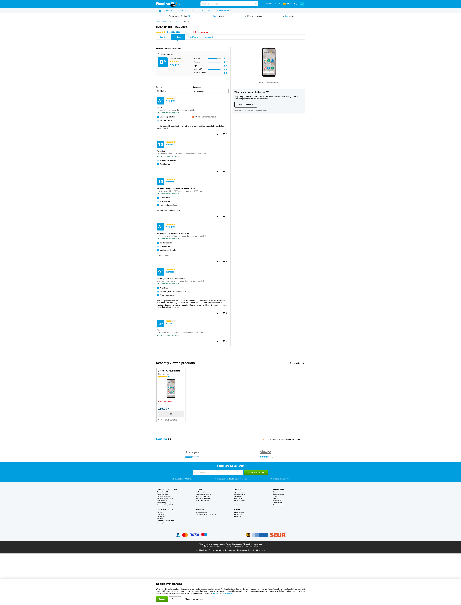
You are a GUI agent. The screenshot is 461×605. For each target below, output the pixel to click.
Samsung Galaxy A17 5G (165, 505)
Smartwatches (277, 503)
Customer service (222, 10)
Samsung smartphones (203, 494)
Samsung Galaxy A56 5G (165, 498)
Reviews (186, 22)
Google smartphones (202, 500)
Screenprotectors (278, 494)
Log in (277, 4)
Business (206, 10)
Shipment (160, 518)
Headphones (277, 500)
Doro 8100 (178, 22)
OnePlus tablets (239, 500)
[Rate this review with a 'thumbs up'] (217, 134)
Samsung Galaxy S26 (164, 496)
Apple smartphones (202, 492)
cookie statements (228, 593)
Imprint (218, 550)
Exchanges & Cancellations (166, 521)
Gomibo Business (201, 512)
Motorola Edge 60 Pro (164, 503)
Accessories (181, 10)
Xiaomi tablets (239, 496)
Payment (160, 512)
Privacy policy (238, 516)
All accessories (278, 505)
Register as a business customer (206, 514)
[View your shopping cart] (302, 4)
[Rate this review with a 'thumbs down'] (224, 134)
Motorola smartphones (203, 498)
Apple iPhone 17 (162, 492)
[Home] (160, 10)
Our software (238, 514)
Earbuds (276, 498)
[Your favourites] (296, 4)
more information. (252, 546)
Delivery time (161, 516)
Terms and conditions (244, 550)
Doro (170, 22)
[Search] (256, 4)
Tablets (194, 10)
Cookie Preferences (229, 550)
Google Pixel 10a (162, 500)
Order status (161, 514)
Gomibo (237, 509)
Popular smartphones (167, 489)
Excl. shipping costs (272, 82)
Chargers (276, 496)
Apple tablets (238, 492)
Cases (275, 492)
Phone (169, 10)
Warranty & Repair (163, 523)
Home (158, 22)
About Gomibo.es (201, 550)
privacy (215, 593)
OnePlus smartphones (203, 496)
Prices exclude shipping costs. (252, 544)
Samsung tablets (239, 494)
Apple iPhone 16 (162, 494)
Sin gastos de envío (171, 419)
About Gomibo (239, 512)
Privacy (211, 550)
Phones (199, 489)
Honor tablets (238, 498)
